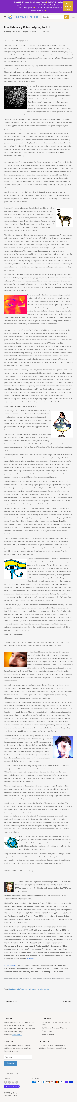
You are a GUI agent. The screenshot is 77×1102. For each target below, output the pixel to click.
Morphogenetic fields (16, 989)
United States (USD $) (11, 1073)
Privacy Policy (47, 1031)
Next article (66, 1001)
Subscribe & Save (67, 7)
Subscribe (10, 1063)
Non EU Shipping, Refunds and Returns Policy (56, 1023)
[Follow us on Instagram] (13, 1082)
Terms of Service (48, 1034)
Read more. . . (17, 1035)
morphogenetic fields (12, 32)
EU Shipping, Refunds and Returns (54, 1028)
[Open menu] (5, 17)
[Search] (66, 17)
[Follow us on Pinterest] (16, 1082)
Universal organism (42, 989)
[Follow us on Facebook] (5, 1082)
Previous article (11, 1001)
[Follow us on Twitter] (9, 1082)
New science (29, 989)
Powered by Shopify (10, 1095)
